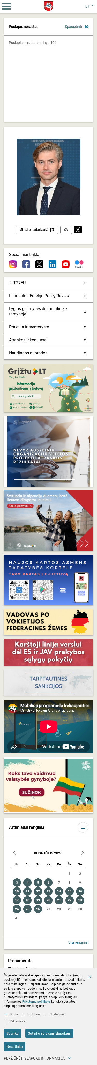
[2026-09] (82, 853)
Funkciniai (34, 1014)
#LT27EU (17, 282)
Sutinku (12, 1033)
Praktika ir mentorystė (29, 327)
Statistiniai (57, 1014)
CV (66, 230)
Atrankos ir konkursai (28, 340)
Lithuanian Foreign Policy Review (39, 295)
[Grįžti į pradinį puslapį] (48, 6)
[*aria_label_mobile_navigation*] (6, 6)
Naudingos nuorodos (28, 353)
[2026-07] (14, 853)
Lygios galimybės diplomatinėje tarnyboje (38, 311)
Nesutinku (14, 1046)
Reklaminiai (18, 1021)
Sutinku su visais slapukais (49, 1033)
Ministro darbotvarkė (33, 230)
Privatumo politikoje (36, 1001)
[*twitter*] (78, 230)
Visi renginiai (78, 942)
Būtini (14, 1014)
